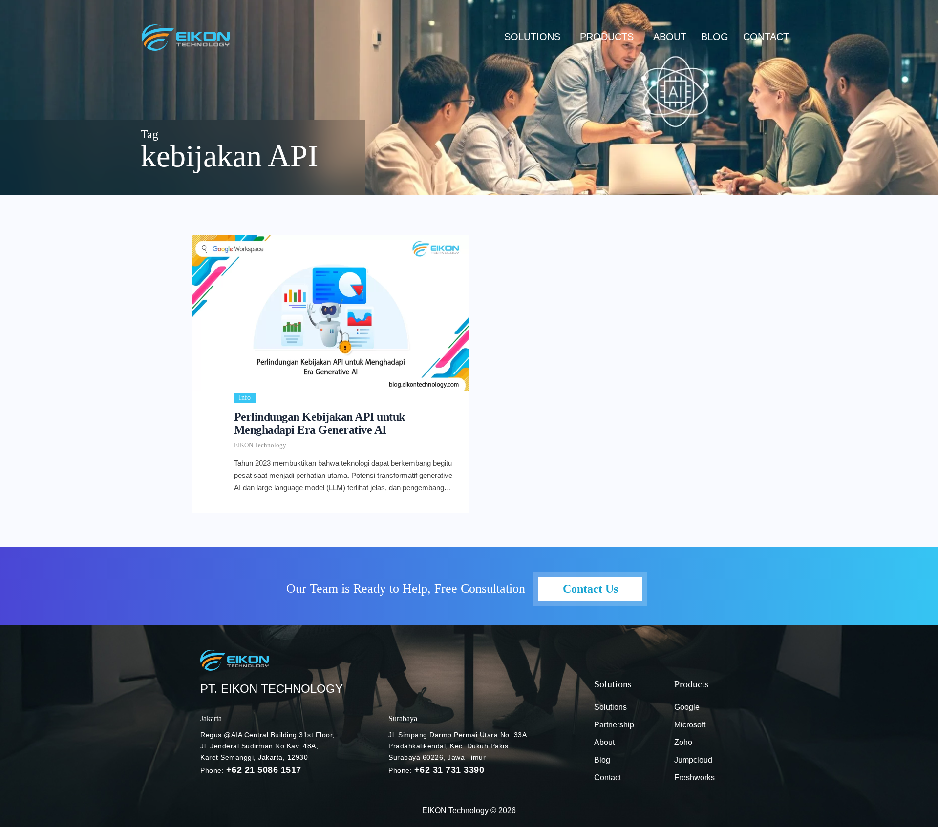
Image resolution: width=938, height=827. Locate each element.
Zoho (683, 742)
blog (714, 36)
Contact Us (590, 588)
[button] (535, 36)
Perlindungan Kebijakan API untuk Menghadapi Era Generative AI (319, 423)
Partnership (614, 725)
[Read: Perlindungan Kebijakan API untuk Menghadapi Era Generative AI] (330, 313)
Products (607, 36)
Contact (766, 36)
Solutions (532, 36)
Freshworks (694, 777)
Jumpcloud (693, 760)
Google (687, 707)
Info (245, 397)
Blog (602, 760)
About (669, 36)
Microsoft (689, 725)
